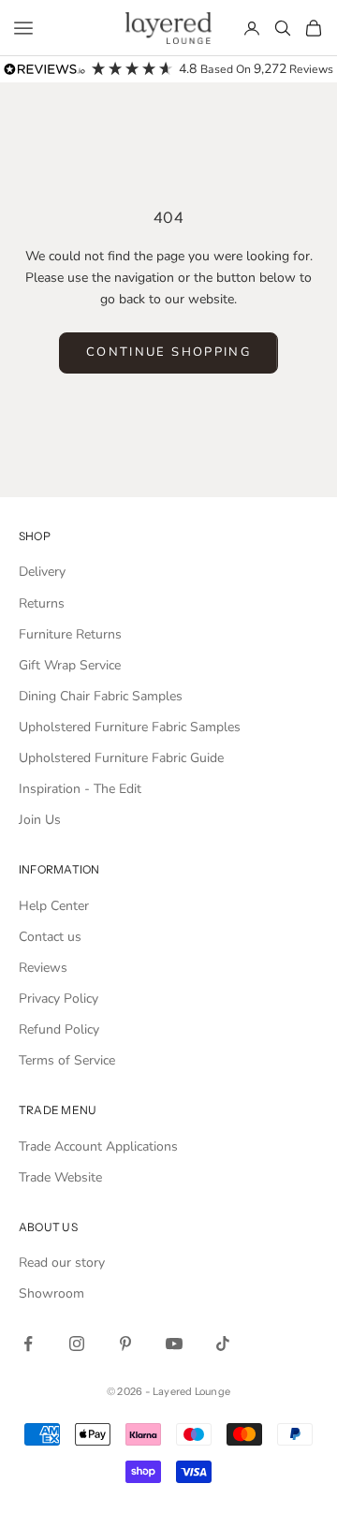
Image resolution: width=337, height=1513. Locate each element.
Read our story (62, 1262)
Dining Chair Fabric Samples (101, 696)
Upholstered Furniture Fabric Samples (130, 727)
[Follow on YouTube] (174, 1343)
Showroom (51, 1293)
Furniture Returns (70, 634)
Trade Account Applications (98, 1146)
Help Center (54, 906)
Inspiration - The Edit (80, 789)
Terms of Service (67, 1060)
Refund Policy (59, 1029)
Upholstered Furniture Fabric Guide (121, 758)
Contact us (50, 937)
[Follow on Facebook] (28, 1343)
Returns (42, 603)
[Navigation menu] (23, 28)
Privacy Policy (58, 998)
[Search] (283, 28)
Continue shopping (168, 352)
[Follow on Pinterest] (125, 1343)
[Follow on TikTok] (222, 1343)
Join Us (40, 820)
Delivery (42, 571)
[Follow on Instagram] (76, 1343)
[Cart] (314, 28)
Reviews (43, 968)
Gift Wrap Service (70, 665)
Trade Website (60, 1177)
